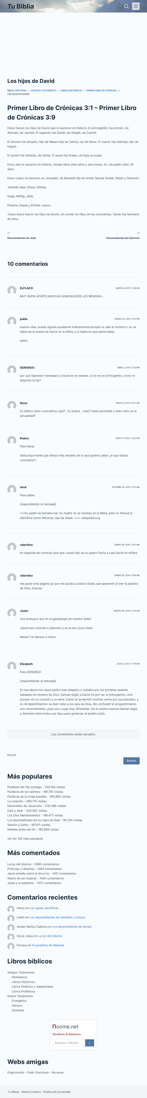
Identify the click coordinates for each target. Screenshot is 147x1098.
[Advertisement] (73, 39)
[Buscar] (126, 6)
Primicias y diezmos (20, 869)
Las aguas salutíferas (44, 908)
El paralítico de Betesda (48, 945)
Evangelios (19, 1000)
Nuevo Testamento (20, 996)
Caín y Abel (15, 810)
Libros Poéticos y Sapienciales (32, 986)
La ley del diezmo (19, 864)
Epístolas (18, 1010)
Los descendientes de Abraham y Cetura (57, 917)
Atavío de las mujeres (21, 878)
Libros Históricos (23, 982)
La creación (15, 801)
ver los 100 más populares (25, 838)
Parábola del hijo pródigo (24, 787)
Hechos (17, 1005)
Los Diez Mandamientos (23, 815)
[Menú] (136, 6)
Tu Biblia (20, 6)
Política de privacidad (56, 1092)
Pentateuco (19, 977)
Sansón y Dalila (17, 825)
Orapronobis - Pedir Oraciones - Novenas (35, 1072)
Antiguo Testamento (21, 972)
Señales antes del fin (21, 829)
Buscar (11, 755)
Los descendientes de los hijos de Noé (33, 820)
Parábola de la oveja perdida (26, 796)
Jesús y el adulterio (20, 883)
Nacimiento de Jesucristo (24, 806)
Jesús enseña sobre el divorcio (28, 873)
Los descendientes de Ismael (71, 926)
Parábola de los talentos (23, 791)
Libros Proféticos (23, 991)
